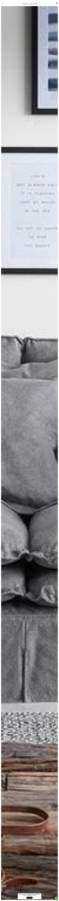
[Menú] (2, 3)
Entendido (29, 897)
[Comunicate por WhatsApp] (56, 898)
